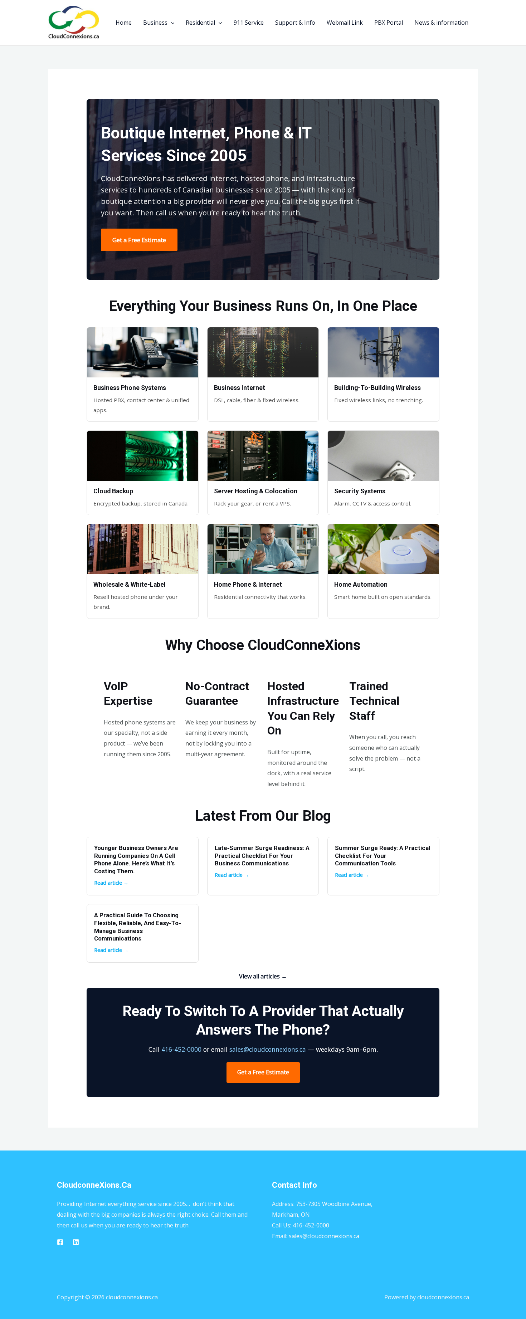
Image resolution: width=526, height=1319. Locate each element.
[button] (171, 22)
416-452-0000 (181, 1049)
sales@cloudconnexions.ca (267, 1049)
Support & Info (295, 22)
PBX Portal (388, 22)
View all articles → (263, 976)
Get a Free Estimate (139, 240)
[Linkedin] (76, 1242)
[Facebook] (60, 1242)
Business (155, 22)
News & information (441, 22)
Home (124, 22)
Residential (200, 22)
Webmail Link (345, 22)
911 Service (249, 22)
